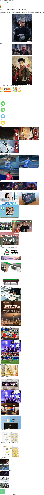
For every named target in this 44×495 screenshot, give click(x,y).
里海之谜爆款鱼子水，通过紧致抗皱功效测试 (5, 376)
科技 (12, 0)
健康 (9, 0)
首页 (0, 0)
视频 (7, 0)
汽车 (11, 0)
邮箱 (13, 0)
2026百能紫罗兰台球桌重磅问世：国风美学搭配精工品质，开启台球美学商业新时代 (8, 247)
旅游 (4, 0)
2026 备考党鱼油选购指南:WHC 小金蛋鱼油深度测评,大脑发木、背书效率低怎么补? (9, 442)
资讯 (1, 0)
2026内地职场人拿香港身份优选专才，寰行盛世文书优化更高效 (6, 287)
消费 (10, 0)
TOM (0, 286)
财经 (8, 0)
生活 (5, 0)
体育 (3, 0)
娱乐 (2, 0)
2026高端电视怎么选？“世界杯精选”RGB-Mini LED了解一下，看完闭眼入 (7, 327)
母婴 (6, 0)
